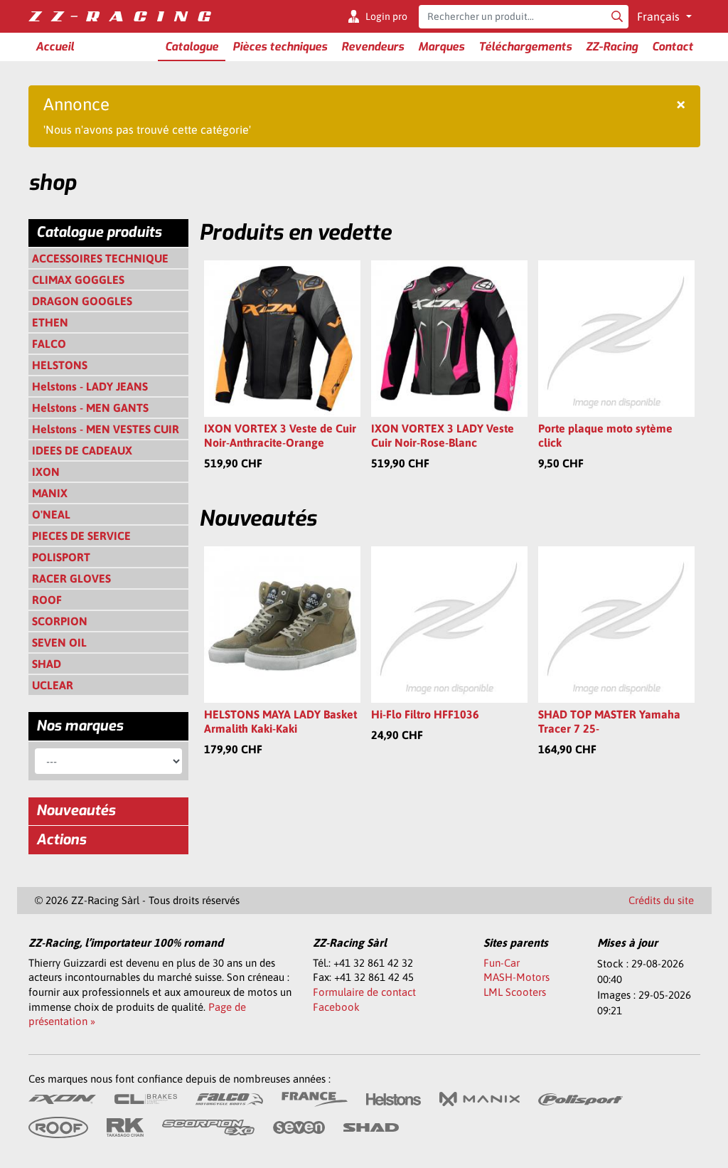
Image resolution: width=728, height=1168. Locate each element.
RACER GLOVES (71, 578)
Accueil (55, 46)
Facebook (336, 1007)
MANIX (50, 493)
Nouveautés (75, 810)
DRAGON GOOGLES (82, 300)
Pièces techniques (279, 46)
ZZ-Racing (612, 46)
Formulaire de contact (364, 992)
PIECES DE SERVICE (81, 535)
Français (659, 16)
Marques (441, 46)
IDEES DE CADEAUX (82, 450)
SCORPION (59, 621)
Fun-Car (501, 963)
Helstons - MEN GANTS (90, 407)
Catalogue (191, 46)
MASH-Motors (516, 977)
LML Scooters (514, 992)
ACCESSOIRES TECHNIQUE (100, 258)
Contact (672, 46)
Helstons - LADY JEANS (90, 386)
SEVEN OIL (59, 642)
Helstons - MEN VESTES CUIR (105, 429)
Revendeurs (372, 46)
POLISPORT (61, 557)
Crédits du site (661, 900)
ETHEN (50, 322)
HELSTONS (59, 365)
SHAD (46, 663)
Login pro (386, 16)
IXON (46, 471)
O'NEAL (51, 514)
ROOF (47, 599)
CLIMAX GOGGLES (78, 279)
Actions (61, 839)
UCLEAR (52, 685)
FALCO (49, 343)
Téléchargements (525, 46)
